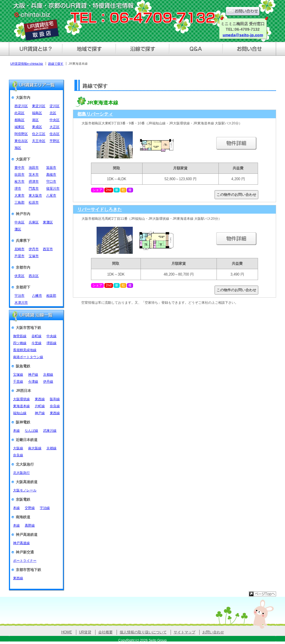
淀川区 (55, 106)
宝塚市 (34, 256)
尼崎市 (19, 249)
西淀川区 (21, 106)
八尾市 (51, 195)
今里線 (36, 343)
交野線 (30, 508)
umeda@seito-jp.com (243, 35)
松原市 (34, 202)
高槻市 (51, 175)
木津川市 (21, 303)
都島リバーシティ (95, 114)
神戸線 (33, 375)
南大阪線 (34, 448)
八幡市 (37, 296)
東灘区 (48, 222)
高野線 (30, 525)
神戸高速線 (21, 543)
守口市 (51, 182)
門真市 (34, 188)
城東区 (19, 127)
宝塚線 (18, 375)
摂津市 (34, 182)
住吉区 (55, 134)
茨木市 (34, 175)
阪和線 (55, 399)
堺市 (17, 188)
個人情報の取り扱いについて (143, 632)
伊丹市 (34, 249)
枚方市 (19, 182)
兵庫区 (34, 222)
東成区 (37, 127)
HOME (66, 632)
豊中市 (19, 168)
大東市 (19, 195)
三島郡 (19, 202)
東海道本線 (21, 406)
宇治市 (19, 296)
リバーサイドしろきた (99, 209)
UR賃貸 (85, 632)
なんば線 (31, 431)
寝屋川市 (53, 188)
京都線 (48, 375)
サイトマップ (184, 632)
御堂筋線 (19, 336)
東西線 (40, 399)
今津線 (33, 381)
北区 (53, 113)
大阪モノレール (24, 490)
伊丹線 (48, 381)
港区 (35, 120)
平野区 (55, 141)
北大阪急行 (21, 473)
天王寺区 (38, 141)
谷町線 (36, 336)
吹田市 (19, 175)
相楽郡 (51, 296)
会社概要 (105, 632)
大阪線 (18, 448)
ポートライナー (24, 561)
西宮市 (48, 249)
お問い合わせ (213, 632)
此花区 (19, 113)
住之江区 (38, 134)
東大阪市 (35, 195)
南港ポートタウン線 (28, 357)
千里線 (18, 381)
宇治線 (45, 508)
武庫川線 (49, 431)
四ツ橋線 (19, 343)
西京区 (34, 276)
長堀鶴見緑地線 (24, 350)
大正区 (55, 127)
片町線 (40, 406)
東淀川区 (38, 106)
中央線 (51, 336)
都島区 (19, 120)
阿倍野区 (21, 134)
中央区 (55, 120)
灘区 (17, 229)
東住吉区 (21, 141)
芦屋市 (19, 256)
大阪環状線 (21, 399)
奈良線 (55, 406)
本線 (16, 431)
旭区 (17, 148)
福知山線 (19, 413)
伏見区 (19, 276)
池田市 (34, 168)
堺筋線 (51, 343)
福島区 (37, 113)
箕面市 (51, 168)
